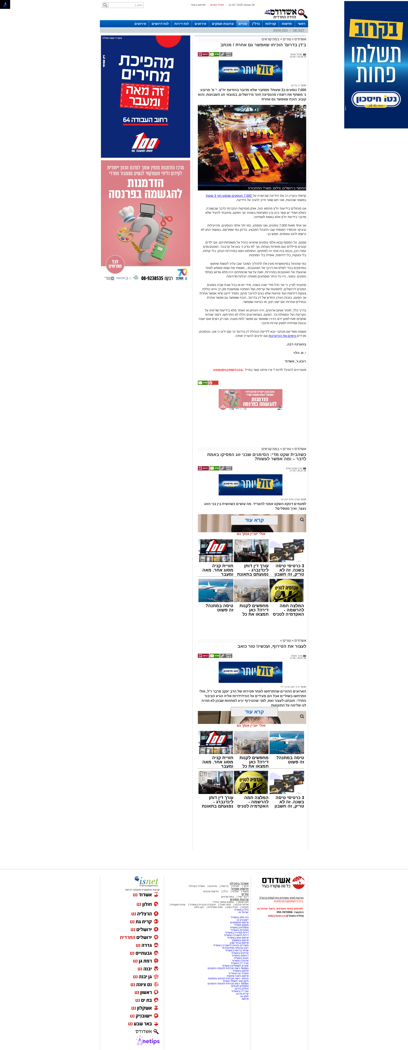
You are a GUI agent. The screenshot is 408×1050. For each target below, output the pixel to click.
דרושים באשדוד (240, 955)
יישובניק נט (242, 919)
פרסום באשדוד (240, 970)
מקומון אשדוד (241, 924)
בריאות (224, 886)
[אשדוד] (286, 19)
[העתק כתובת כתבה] (226, 55)
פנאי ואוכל (225, 904)
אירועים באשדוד (240, 952)
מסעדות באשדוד (240, 930)
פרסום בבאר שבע (239, 942)
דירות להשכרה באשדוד (236, 935)
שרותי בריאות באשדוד (237, 950)
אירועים (200, 23)
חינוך (246, 886)
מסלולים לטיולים (240, 986)
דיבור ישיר (298, 30)
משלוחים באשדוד (239, 927)
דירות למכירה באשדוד (237, 932)
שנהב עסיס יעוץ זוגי (290, 499)
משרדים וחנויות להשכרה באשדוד (231, 945)
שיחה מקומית (177, 904)
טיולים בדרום (241, 988)
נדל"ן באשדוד (241, 909)
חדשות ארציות (211, 891)
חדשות (287, 23)
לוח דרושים (160, 23)
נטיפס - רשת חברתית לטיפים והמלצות (228, 978)
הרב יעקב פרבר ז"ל (290, 686)
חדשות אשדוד (240, 888)
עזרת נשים (232, 907)
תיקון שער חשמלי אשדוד (235, 981)
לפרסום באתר (198, 4)
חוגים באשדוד (241, 958)
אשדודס (300, 39)
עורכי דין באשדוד (240, 963)
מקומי (245, 891)
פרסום (245, 998)
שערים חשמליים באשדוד (235, 965)
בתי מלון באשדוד (240, 917)
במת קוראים (280, 30)
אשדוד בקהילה (239, 883)
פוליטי (235, 891)
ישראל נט (243, 912)
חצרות (235, 886)
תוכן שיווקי (243, 902)
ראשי (301, 23)
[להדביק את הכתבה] (213, 384)
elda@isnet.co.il (277, 915)
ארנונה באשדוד (240, 960)
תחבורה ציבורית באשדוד (202, 904)
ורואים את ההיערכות (283, 336)
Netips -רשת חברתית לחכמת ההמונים (228, 968)
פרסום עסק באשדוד (238, 937)
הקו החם (199, 907)
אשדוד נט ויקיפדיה (238, 973)
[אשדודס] (279, 888)
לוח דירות (181, 23)
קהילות (270, 23)
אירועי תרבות (242, 904)
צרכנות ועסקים (223, 23)
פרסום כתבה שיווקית (237, 975)
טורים (242, 23)
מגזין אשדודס (215, 907)
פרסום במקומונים (239, 922)
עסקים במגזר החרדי (223, 902)
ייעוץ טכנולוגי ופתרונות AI (235, 947)
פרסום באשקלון (240, 940)
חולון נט (244, 996)
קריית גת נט (242, 993)
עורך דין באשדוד (240, 991)
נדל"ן (256, 23)
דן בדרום (295, 85)
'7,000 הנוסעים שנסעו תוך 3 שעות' (229, 195)
